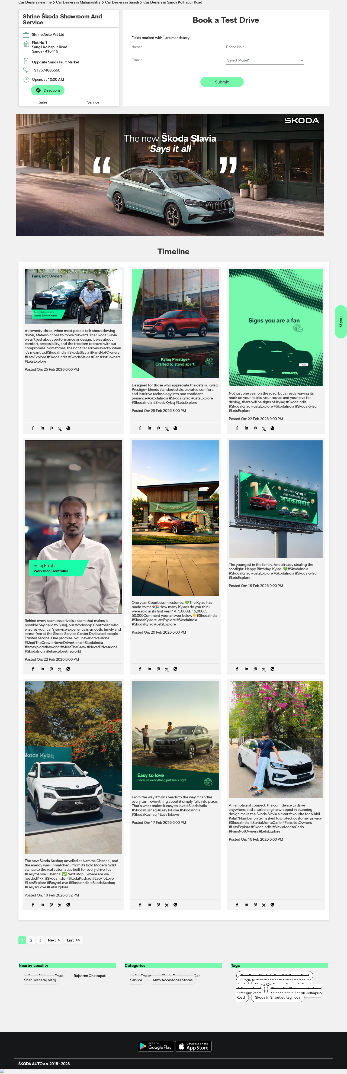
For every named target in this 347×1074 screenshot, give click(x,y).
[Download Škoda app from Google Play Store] (156, 1046)
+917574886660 (46, 70)
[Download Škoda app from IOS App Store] (193, 1046)
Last (70, 940)
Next (52, 940)
